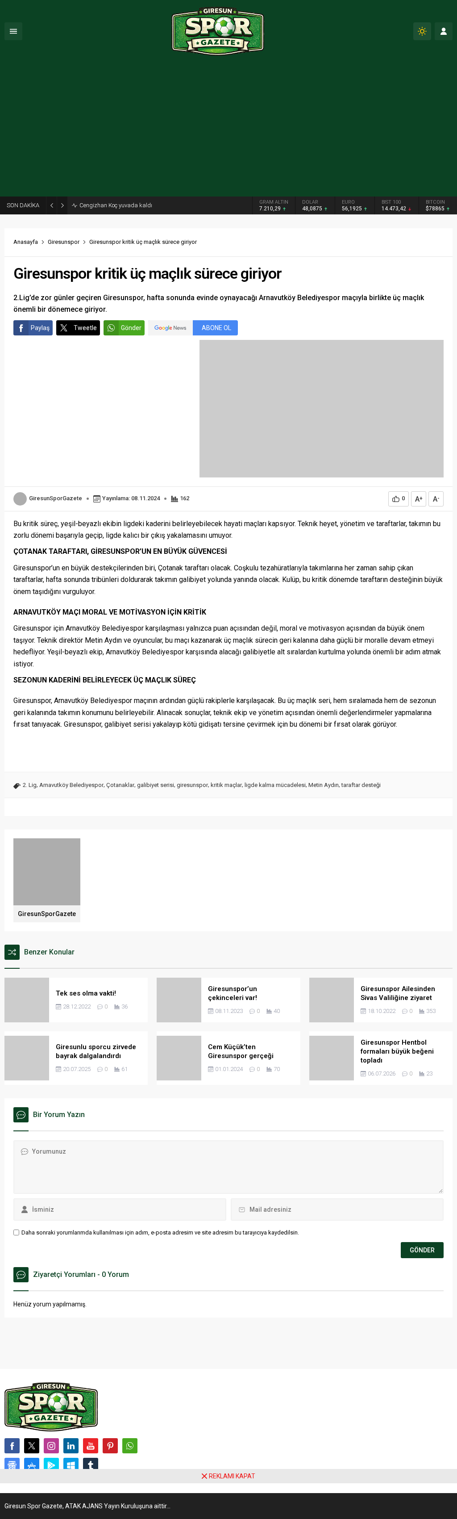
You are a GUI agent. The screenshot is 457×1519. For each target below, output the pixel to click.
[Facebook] (12, 1445)
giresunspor (192, 785)
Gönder (131, 327)
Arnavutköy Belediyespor (71, 785)
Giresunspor (63, 242)
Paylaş (40, 327)
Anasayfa (25, 242)
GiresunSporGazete (55, 498)
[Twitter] (31, 1445)
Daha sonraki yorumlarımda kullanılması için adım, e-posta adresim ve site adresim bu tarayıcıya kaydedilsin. (160, 1232)
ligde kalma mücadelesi (275, 785)
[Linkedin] (71, 1445)
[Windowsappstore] (71, 1465)
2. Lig (30, 785)
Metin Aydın (323, 785)
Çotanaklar (120, 785)
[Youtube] (90, 1445)
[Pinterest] (110, 1445)
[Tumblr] (90, 1465)
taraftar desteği (361, 785)
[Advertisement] (228, 129)
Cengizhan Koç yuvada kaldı (115, 205)
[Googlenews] (12, 1465)
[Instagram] (51, 1445)
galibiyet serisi (155, 785)
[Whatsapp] (129, 1445)
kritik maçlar (226, 785)
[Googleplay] (51, 1465)
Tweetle (85, 327)
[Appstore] (31, 1465)
